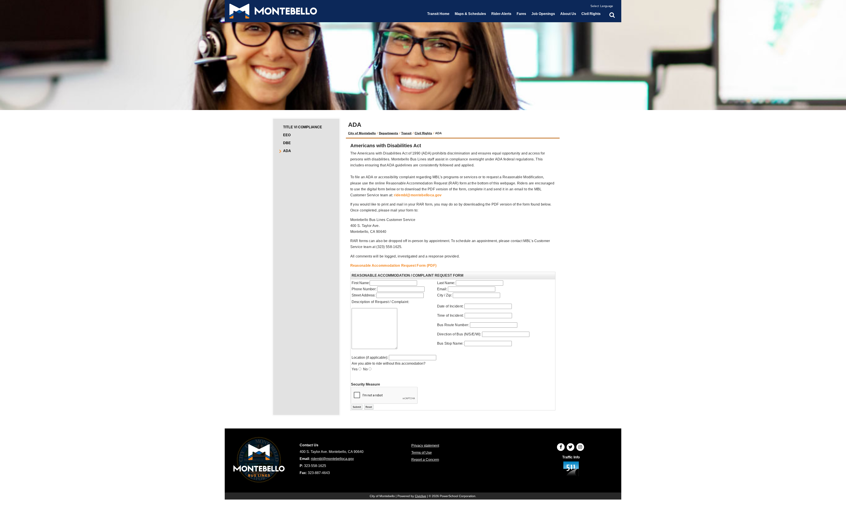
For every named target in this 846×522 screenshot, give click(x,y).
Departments (388, 133)
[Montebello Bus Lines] (258, 460)
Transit (406, 133)
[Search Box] (612, 15)
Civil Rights (423, 133)
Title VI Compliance (302, 127)
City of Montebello (362, 133)
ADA (287, 151)
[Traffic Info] (571, 469)
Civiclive (420, 496)
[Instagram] (580, 447)
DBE (287, 143)
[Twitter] (570, 447)
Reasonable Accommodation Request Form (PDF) (393, 265)
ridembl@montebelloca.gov (418, 195)
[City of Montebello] (273, 11)
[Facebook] (561, 447)
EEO (287, 135)
